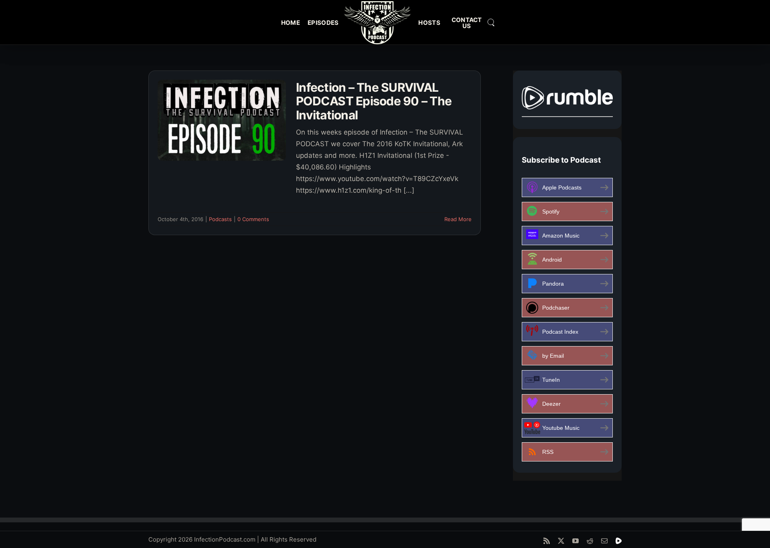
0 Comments (253, 219)
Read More (458, 219)
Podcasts (220, 219)
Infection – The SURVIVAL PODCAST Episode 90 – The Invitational (374, 101)
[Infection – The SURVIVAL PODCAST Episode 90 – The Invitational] (222, 120)
